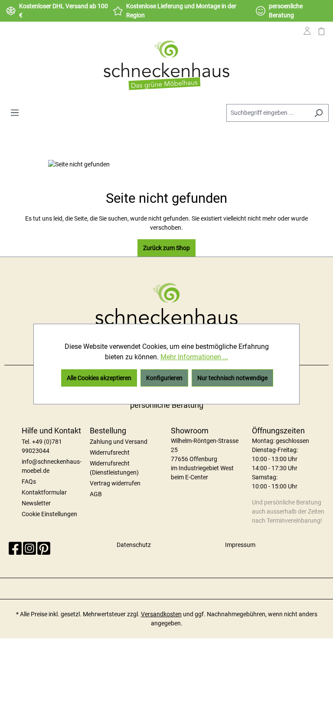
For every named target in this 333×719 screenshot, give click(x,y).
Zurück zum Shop (166, 247)
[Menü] (14, 112)
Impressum (240, 544)
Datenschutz (134, 544)
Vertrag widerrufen (115, 483)
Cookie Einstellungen (49, 514)
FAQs (29, 481)
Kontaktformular (44, 492)
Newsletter (36, 503)
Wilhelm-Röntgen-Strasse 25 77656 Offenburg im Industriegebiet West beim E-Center (204, 459)
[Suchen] (318, 113)
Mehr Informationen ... (194, 357)
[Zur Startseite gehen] (166, 65)
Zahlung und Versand (118, 441)
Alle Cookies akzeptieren (99, 377)
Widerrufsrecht (110, 452)
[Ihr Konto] (307, 37)
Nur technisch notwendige (232, 377)
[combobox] (267, 113)
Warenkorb (321, 37)
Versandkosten (161, 614)
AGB (96, 494)
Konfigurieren (164, 377)
